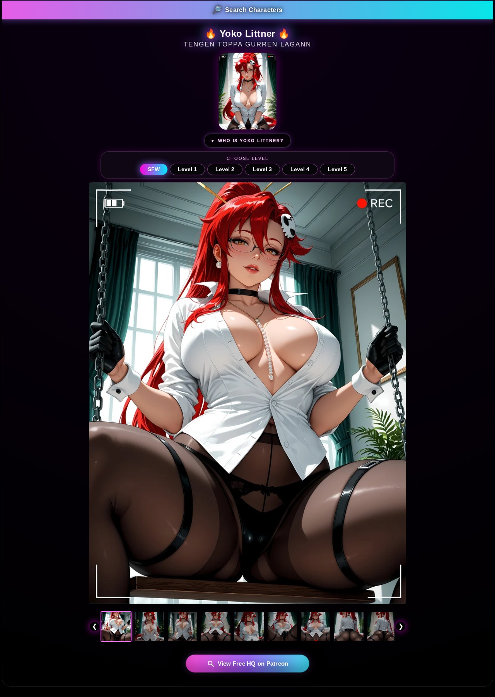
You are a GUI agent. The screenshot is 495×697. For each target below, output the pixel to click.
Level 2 (224, 169)
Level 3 (262, 169)
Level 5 (337, 169)
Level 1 (187, 169)
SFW (154, 169)
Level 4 (299, 169)
